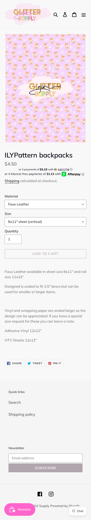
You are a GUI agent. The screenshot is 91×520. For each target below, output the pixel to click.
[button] (45, 169)
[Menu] (83, 14)
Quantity (11, 231)
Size (8, 214)
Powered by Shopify (65, 506)
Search (14, 402)
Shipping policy (21, 414)
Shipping (12, 181)
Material (11, 196)
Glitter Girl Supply (36, 506)
